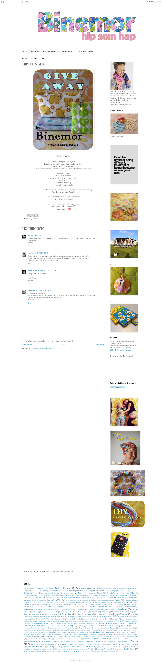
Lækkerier (81, 623)
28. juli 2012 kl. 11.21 (53, 270)
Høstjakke (55, 612)
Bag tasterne (35, 51)
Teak (31, 644)
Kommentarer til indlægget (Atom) (42, 348)
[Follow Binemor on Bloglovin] (117, 389)
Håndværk (73, 612)
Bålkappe (48, 595)
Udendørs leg (120, 646)
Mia (29, 235)
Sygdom (98, 641)
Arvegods (115, 588)
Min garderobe (102, 625)
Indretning (106, 612)
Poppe (50, 634)
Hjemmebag (66, 609)
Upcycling (91, 649)
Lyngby (73, 623)
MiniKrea (104, 628)
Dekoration (27, 597)
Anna (90, 588)
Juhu (132, 614)
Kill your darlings (104, 616)
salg (73, 636)
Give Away (35, 219)
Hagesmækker (102, 606)
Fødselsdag (27, 604)
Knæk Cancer (122, 616)
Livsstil (128, 621)
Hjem (57, 609)
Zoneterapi (90, 651)
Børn (116, 593)
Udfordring (29, 649)
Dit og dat (86, 597)
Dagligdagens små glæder (127, 595)
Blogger (89, 661)
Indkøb (94, 612)
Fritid (109, 602)
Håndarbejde (64, 612)
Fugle (134, 602)
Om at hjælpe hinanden (116, 630)
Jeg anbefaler (66, 614)
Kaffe (65, 616)
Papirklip (81, 632)
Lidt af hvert (99, 621)
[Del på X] (33, 215)
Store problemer (64, 641)
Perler (116, 632)
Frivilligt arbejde (118, 602)
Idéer (87, 612)
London (28, 623)
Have (39, 609)
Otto (59, 632)
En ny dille (69, 600)
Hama (26, 609)
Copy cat (114, 595)
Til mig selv (66, 644)
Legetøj (55, 621)
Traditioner (29, 646)
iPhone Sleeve (35, 614)
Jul (137, 614)
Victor (132, 649)
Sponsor (105, 639)
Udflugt (128, 646)
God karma (127, 604)
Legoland (85, 621)
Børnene (29, 595)
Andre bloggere (63, 588)
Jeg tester (116, 614)
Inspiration (117, 612)
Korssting (27, 619)
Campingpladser (66, 595)
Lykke (59, 623)
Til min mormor (79, 644)
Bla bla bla (97, 591)
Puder (99, 634)
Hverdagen (104, 609)
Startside (25, 51)
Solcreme (63, 639)
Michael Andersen (63, 625)
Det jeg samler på (68, 597)
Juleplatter (51, 616)
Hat (34, 609)
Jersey (124, 614)
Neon (72, 630)
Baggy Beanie (131, 588)
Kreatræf (86, 619)
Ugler (53, 649)
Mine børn (97, 628)
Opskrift (51, 632)
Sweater (90, 641)
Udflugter (135, 646)
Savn (78, 636)
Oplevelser (42, 632)
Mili (89, 625)
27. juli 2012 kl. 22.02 (38, 235)
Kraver (40, 619)
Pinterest (132, 632)
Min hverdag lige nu (118, 626)
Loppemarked (37, 623)
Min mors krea (55, 628)
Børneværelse (38, 595)
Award (123, 588)
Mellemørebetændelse (48, 625)
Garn (64, 604)
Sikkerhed (100, 636)
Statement (121, 639)
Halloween (113, 606)
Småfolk (49, 639)
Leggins (62, 621)
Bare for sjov (43, 590)
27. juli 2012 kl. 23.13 (41, 253)
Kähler (107, 619)
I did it (81, 612)
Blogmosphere (131, 590)
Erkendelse (85, 600)
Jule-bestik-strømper (32, 616)
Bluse (35, 593)
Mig (71, 626)
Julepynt (59, 616)
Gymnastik (92, 606)
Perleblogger (108, 632)
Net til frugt (80, 630)
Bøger (109, 593)
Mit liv (133, 628)
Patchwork (96, 632)
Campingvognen (79, 595)
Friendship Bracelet (100, 602)
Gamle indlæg (46, 604)
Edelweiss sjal (132, 597)
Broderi (72, 593)
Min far (94, 625)
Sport (113, 639)
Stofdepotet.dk (28, 641)
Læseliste (101, 623)
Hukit (79, 609)
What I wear (75, 651)
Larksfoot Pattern (31, 621)
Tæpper (38, 647)
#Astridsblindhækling (86, 51)
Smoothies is (31, 639)
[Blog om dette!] (30, 215)
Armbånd (107, 588)
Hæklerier (122, 609)
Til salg (88, 644)
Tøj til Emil (76, 647)
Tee (37, 644)
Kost (33, 619)
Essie (98, 600)
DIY (93, 597)
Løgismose (115, 623)
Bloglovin (122, 590)
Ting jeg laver (106, 644)
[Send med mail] (28, 215)
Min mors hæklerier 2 (68, 51)
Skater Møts (109, 636)
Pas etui (88, 632)
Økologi (106, 651)
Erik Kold (76, 600)
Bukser (80, 593)
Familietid (135, 600)
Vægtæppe (58, 651)
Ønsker (112, 651)
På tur (105, 634)
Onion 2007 (128, 630)
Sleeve (135, 636)
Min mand (27, 628)
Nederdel (66, 630)
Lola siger (135, 621)
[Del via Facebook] (35, 215)
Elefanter (50, 600)
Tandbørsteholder (123, 641)
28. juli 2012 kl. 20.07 (43, 290)
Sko (123, 636)
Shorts (93, 636)
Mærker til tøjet (48, 630)
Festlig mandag (47, 602)
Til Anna (49, 644)
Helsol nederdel (48, 609)
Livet (121, 621)
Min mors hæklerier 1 (50, 51)
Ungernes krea (75, 649)
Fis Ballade (70, 602)
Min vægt (81, 628)
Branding (65, 593)
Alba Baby (49, 588)
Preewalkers (58, 634)
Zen (83, 651)
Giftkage (98, 604)
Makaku (26, 625)
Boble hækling (45, 593)
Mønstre (57, 630)
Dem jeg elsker (37, 597)
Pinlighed (123, 632)
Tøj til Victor (101, 646)
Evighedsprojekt (107, 600)
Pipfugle (26, 634)
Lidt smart (109, 621)
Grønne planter (76, 606)
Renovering (27, 636)
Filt (55, 602)
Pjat (38, 634)
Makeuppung (36, 625)
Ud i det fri (110, 646)
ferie (30, 219)
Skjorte (117, 636)
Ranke (128, 634)
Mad (122, 623)
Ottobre (65, 632)
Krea (46, 618)
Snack (56, 639)
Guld (84, 606)
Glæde (119, 604)
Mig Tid (81, 626)
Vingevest (49, 651)
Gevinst (92, 604)
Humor (85, 609)
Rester (36, 636)
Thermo (42, 644)
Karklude (78, 616)
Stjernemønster (131, 639)
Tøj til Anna (66, 646)
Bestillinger (73, 591)
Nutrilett (95, 630)
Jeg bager (78, 614)
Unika (83, 649)
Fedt (27, 602)
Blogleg (114, 590)
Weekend (66, 651)
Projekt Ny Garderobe (80, 634)
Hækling (35, 612)
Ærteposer (98, 651)
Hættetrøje (46, 612)
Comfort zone (105, 595)
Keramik (85, 616)
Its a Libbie (50, 614)
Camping (55, 595)
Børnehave (126, 593)
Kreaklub (69, 619)
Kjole (113, 616)
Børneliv (135, 593)
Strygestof (82, 641)
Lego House (76, 621)
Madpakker (132, 623)
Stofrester (47, 641)
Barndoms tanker (54, 590)
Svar (29, 246)
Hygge (113, 609)
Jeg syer (107, 614)
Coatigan (95, 595)
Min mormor (43, 628)
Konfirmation (132, 616)
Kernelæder (93, 616)
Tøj (45, 647)
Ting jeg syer (116, 644)
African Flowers (28, 588)
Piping (33, 634)
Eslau (92, 600)
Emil (57, 599)
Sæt (105, 641)
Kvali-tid (100, 619)
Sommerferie (87, 639)
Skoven (128, 636)
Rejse (134, 634)
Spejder (96, 639)
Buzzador (90, 593)
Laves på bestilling (44, 621)
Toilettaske (134, 644)
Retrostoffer (52, 636)
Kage (71, 616)
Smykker (41, 639)
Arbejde (99, 588)
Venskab (124, 649)
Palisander (73, 632)
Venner (116, 649)
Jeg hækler (87, 614)
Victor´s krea (28, 651)
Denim (58, 597)
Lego (68, 621)
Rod (59, 636)
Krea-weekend (59, 619)
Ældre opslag (99, 345)
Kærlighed (114, 619)
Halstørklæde (131, 606)
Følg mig (36, 604)
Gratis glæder (47, 607)
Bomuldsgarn (56, 593)
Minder (89, 628)
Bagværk (27, 590)
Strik (73, 641)
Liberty (92, 621)
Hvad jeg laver (94, 609)
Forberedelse (87, 602)
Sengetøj (85, 636)
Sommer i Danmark (75, 639)
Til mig (57, 644)
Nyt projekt (103, 630)
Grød (67, 606)
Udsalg (37, 649)
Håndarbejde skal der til (36, 270)
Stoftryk (55, 641)
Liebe (115, 621)
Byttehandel (100, 593)
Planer (44, 634)
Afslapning (39, 588)
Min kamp (133, 625)
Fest (39, 602)
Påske (111, 634)
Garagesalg (56, 604)
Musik (40, 630)
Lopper (46, 623)
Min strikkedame (71, 628)
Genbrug (81, 604)
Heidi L (30, 253)
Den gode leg (49, 597)
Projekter (92, 634)
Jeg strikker (98, 614)
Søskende (112, 641)
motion (34, 630)
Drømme (110, 597)
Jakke (57, 614)
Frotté (127, 602)
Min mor (35, 628)
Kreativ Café (78, 619)
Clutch (88, 595)
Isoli (43, 614)
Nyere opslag (27, 345)
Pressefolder (67, 634)
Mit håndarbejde (123, 628)
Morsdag (26, 630)
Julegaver (43, 616)
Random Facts (120, 634)
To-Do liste (126, 644)
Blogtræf (27, 593)
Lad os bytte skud (132, 619)
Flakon (78, 602)
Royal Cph (66, 636)
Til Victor (97, 644)
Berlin (64, 590)
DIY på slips (101, 597)
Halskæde (122, 606)
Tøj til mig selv (90, 647)
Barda (34, 590)
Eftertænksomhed (39, 600)
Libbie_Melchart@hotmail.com (120, 350)
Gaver (71, 604)
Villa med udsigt (39, 651)
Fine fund (62, 602)
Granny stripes (36, 606)
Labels (123, 619)
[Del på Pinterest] (37, 215)
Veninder (107, 649)
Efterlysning (27, 600)
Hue (74, 609)
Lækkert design (90, 623)
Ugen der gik (45, 649)
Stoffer (38, 641)
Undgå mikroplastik (62, 649)
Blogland (107, 590)
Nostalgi (87, 630)
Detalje (78, 597)
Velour (100, 649)
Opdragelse (33, 632)
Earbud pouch (120, 597)
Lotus (53, 623)
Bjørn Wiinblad (86, 590)
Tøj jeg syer (53, 647)
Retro (42, 636)
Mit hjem (112, 628)
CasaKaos (31, 290)
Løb (108, 623)
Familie (117, 600)
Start (63, 345)
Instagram (128, 612)
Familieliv (127, 600)
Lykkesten (66, 623)
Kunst (93, 619)
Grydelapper (59, 606)
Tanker (134, 641)
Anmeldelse (82, 588)
